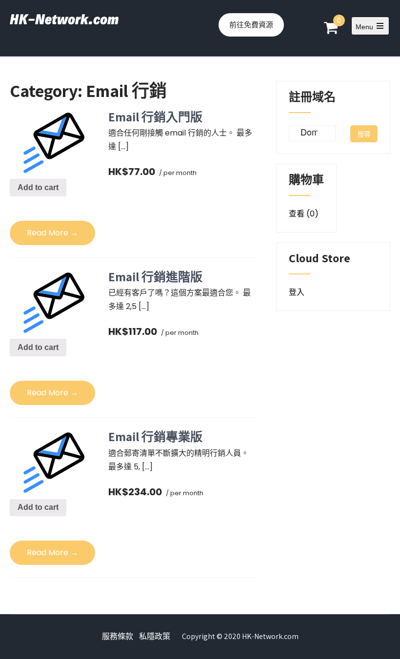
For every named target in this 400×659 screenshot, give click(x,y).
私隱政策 (154, 636)
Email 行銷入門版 (155, 117)
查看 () (304, 213)
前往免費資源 (251, 24)
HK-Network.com (270, 636)
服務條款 (117, 636)
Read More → (52, 232)
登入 (296, 292)
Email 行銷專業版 (155, 436)
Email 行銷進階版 (155, 277)
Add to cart (38, 187)
